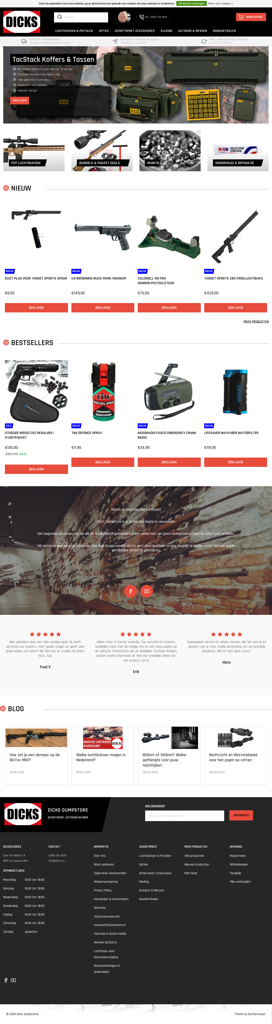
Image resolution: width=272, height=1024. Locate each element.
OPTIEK (104, 31)
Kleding (144, 881)
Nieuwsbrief (155, 806)
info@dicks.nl (56, 861)
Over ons (100, 856)
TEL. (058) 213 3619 (156, 17)
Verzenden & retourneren (111, 899)
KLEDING (166, 31)
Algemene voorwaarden (110, 873)
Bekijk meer (17, 778)
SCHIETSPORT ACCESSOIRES (135, 31)
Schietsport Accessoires (155, 873)
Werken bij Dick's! (105, 942)
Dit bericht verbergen (191, 3)
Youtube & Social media (110, 933)
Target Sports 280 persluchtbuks (233, 278)
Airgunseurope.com (107, 916)
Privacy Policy (103, 890)
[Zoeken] (59, 17)
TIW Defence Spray (86, 432)
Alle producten (194, 856)
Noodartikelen (148, 899)
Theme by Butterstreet (250, 1014)
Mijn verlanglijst (240, 881)
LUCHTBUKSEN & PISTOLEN (74, 31)
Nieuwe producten (196, 864)
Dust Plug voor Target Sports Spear (36, 278)
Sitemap (100, 908)
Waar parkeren (104, 864)
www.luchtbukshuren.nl (110, 925)
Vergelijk (235, 873)
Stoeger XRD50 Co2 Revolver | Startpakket (29, 435)
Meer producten (256, 321)
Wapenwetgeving (106, 881)
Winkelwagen (239, 864)
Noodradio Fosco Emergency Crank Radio (167, 435)
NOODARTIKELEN (224, 31)
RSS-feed (190, 873)
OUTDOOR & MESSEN (192, 31)
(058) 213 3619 (57, 855)
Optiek (143, 864)
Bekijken (20, 89)
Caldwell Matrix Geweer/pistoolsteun (156, 280)
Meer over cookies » (220, 3)
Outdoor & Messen (151, 890)
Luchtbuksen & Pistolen (155, 856)
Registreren (238, 856)
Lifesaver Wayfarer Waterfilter (231, 432)
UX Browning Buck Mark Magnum (98, 278)
